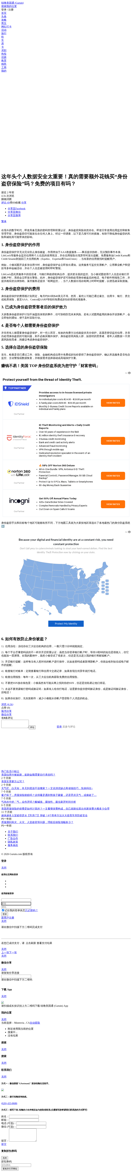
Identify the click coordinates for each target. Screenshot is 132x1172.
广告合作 (13, 838)
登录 (59, 726)
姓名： (5, 1116)
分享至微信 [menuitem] (14, 212)
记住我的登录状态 (15, 910)
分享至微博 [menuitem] (14, 215)
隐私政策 (13, 841)
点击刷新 (31, 943)
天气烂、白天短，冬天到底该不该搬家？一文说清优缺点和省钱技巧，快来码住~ (47, 788)
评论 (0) (5, 202)
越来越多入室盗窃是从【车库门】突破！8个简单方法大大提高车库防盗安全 (44, 815)
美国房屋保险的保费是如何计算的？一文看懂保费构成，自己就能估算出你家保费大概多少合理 (55, 808)
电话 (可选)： (8, 1123)
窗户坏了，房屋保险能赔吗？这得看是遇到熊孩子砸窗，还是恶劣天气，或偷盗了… (49, 795)
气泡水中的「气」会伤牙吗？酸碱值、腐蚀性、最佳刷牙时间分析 (38, 801)
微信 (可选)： (8, 1126)
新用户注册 (7, 917)
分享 (23, 202)
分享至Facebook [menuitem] (16, 208)
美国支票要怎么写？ (12, 781)
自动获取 (35, 1022)
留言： (5, 1140)
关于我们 (13, 831)
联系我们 (13, 835)
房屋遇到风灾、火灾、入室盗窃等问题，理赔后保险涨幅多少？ (37, 822)
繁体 (3, 221)
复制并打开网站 (10, 1168)
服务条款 (13, 845)
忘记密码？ (31, 910)
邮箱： (5, 1119)
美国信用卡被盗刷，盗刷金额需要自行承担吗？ (28, 774)
